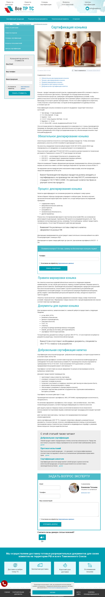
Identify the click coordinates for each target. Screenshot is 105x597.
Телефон (42, 256)
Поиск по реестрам (9, 3)
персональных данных (66, 263)
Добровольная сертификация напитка (55, 86)
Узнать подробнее (53, 268)
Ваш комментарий (45, 501)
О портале (76, 19)
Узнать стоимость (19, 93)
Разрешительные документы (38, 19)
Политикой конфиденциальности (58, 588)
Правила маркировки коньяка (52, 82)
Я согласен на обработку (57, 263)
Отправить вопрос (50, 524)
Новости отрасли (27, 3)
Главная (7, 592)
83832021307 (85, 493)
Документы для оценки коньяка (52, 84)
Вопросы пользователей (67, 3)
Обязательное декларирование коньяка (55, 78)
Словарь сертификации (45, 3)
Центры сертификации (89, 3)
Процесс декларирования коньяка (53, 80)
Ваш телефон (10, 72)
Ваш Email (9, 64)
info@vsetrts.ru (95, 8)
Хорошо (52, 592)
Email (41, 484)
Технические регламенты (60, 19)
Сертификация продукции (15, 19)
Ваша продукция (12, 79)
